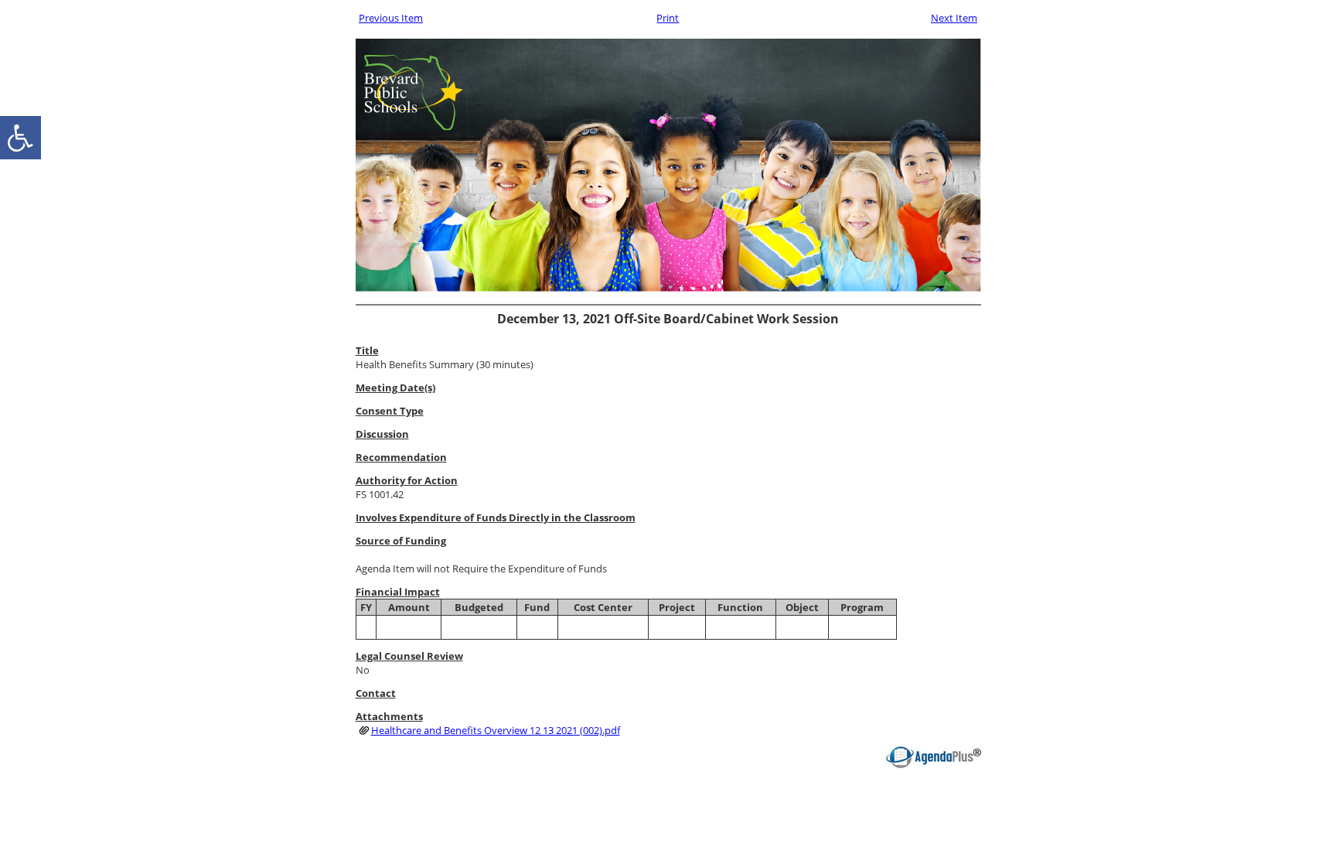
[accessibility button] (20, 137)
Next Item (954, 18)
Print (667, 18)
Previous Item (391, 18)
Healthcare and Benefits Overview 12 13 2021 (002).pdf (495, 730)
